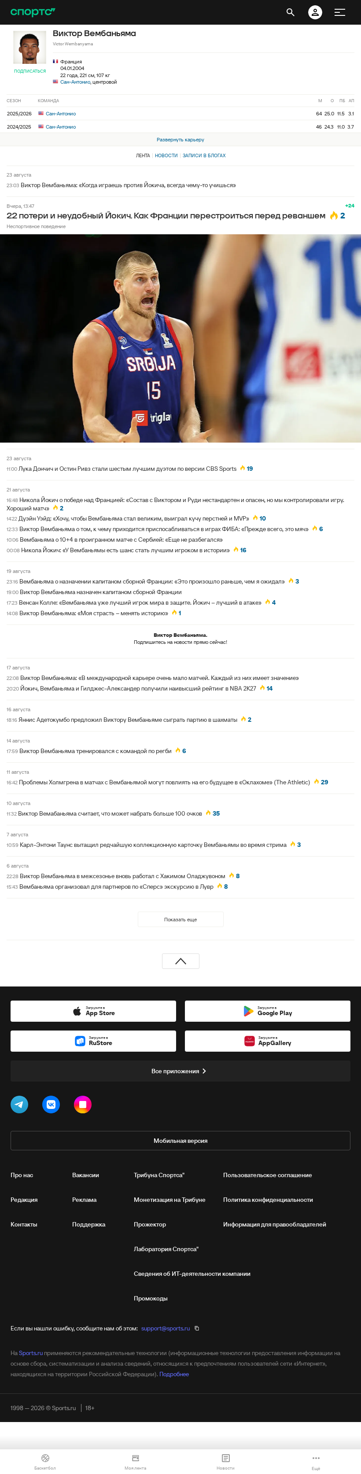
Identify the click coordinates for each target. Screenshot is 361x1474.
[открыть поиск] (290, 12)
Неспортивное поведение (36, 226)
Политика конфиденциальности (268, 1200)
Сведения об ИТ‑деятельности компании (192, 1274)
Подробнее (174, 1374)
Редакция (24, 1200)
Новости (166, 155)
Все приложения (175, 1071)
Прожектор (150, 1224)
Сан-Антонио (75, 81)
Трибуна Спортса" (159, 1175)
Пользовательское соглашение (267, 1175)
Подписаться (30, 71)
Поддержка (88, 1224)
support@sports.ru (165, 1328)
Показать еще (180, 919)
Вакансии (85, 1175)
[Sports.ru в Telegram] (21, 1106)
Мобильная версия (180, 1141)
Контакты (24, 1224)
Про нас (22, 1175)
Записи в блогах (204, 155)
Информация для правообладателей (274, 1224)
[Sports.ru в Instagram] (84, 1106)
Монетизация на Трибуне (170, 1200)
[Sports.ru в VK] (52, 1106)
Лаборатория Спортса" (166, 1249)
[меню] (339, 12)
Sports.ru (31, 1353)
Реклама (84, 1200)
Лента (143, 155)
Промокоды (151, 1298)
